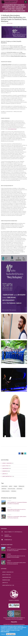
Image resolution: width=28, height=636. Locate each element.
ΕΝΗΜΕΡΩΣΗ (5, 471)
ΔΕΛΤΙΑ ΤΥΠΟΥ (9, 23)
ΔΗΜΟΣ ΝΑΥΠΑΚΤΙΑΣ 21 (7, 476)
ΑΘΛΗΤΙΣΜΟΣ (4, 486)
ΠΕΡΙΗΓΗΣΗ (4, 488)
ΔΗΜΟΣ (10, 486)
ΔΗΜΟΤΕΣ (4, 473)
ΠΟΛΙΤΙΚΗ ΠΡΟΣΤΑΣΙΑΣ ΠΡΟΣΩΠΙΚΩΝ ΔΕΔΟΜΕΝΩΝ (14, 624)
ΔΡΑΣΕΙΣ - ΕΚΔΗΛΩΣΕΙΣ (7, 463)
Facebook (19, 453)
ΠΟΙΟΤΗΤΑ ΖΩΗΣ (11, 488)
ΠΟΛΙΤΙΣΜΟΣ (19, 488)
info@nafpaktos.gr (8, 539)
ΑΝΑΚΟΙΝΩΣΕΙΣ (5, 468)
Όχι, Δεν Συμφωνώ (11, 634)
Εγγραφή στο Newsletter (14, 600)
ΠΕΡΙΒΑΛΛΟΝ (21, 486)
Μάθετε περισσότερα (5, 631)
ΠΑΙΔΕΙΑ (15, 486)
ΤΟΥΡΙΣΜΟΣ (13, 491)
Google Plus (22, 453)
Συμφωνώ (3, 634)
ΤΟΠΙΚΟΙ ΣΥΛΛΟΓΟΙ (5, 491)
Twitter (25, 453)
